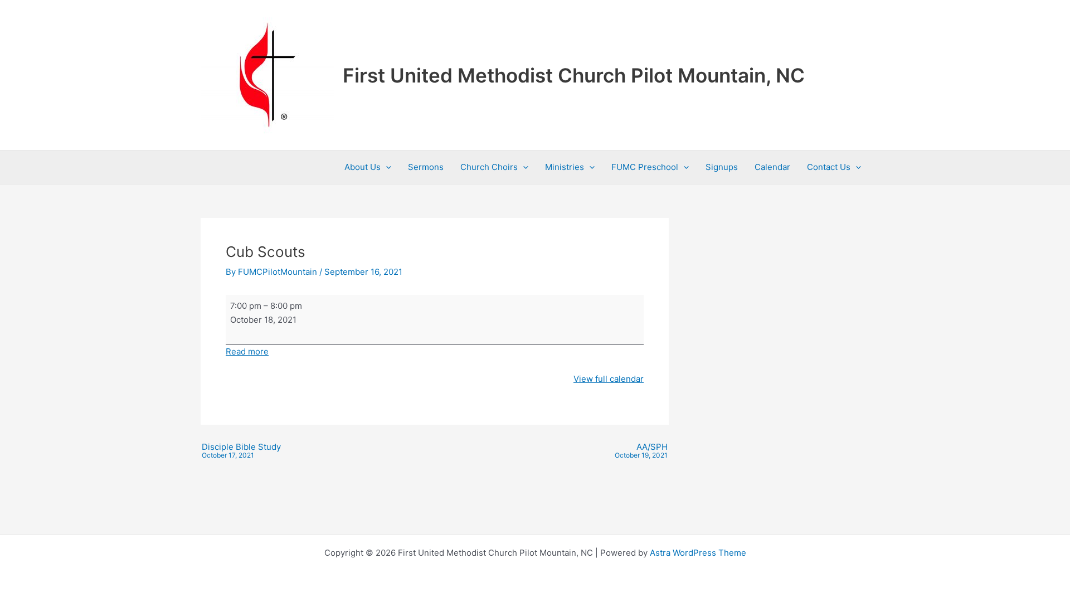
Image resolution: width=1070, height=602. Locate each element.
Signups (722, 167)
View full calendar (608, 378)
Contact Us (828, 167)
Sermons (426, 167)
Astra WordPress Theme (698, 552)
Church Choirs (489, 167)
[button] (386, 167)
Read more (247, 351)
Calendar (772, 167)
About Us (362, 167)
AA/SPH (641, 451)
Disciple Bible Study (241, 451)
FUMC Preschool (644, 167)
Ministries (564, 167)
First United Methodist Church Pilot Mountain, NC (574, 75)
